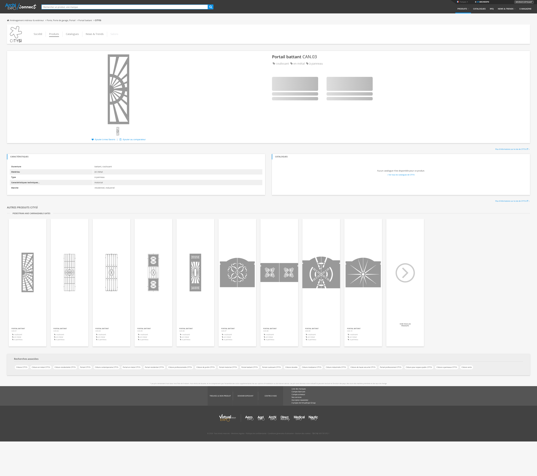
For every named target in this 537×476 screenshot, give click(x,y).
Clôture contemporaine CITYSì (106, 367)
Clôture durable (291, 367)
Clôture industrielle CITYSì (336, 367)
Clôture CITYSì (21, 367)
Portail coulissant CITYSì (271, 367)
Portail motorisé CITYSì (228, 367)
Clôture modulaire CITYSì (311, 367)
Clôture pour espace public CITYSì (419, 367)
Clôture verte (466, 367)
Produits (462, 9)
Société (38, 34)
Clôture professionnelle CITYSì (180, 367)
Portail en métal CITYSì (131, 367)
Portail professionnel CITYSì (390, 367)
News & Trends (506, 9)
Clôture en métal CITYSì (41, 367)
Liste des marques (299, 389)
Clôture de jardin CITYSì (205, 367)
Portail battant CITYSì (249, 367)
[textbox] (124, 6)
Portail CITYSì (85, 367)
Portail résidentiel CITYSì (154, 367)
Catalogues (479, 9)
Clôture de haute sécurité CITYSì (362, 367)
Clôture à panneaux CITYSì (446, 367)
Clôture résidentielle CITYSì (65, 367)
